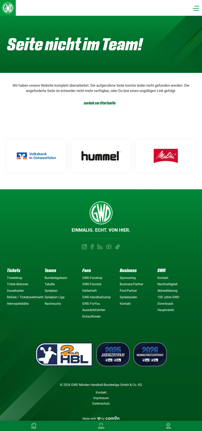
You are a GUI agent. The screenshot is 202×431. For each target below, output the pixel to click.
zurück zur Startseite (100, 103)
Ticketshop (14, 278)
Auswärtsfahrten (93, 310)
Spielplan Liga (55, 297)
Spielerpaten (128, 297)
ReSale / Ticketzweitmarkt (25, 297)
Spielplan (51, 291)
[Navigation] (196, 8)
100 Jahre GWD (168, 297)
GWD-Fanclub (91, 284)
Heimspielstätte (18, 304)
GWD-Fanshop (92, 278)
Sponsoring (128, 278)
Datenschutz (101, 403)
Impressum (101, 398)
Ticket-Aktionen (17, 284)
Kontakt (125, 304)
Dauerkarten (15, 291)
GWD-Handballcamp (96, 297)
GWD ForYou (91, 304)
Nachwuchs (53, 304)
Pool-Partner (128, 291)
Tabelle (50, 284)
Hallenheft (89, 291)
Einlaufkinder (91, 316)
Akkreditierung (167, 291)
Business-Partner (131, 284)
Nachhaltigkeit (167, 284)
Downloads (165, 304)
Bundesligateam (56, 278)
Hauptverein (165, 310)
